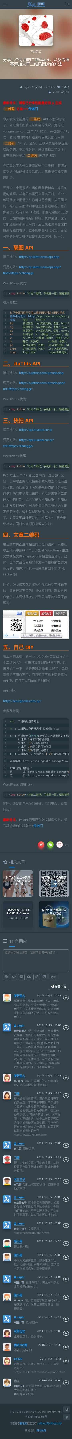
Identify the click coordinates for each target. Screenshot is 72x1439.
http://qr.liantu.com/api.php (39, 257)
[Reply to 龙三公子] (66, 1181)
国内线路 (41, 1430)
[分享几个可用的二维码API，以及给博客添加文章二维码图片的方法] (36, 624)
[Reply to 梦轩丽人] (66, 997)
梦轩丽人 (19, 995)
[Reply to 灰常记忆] (66, 1333)
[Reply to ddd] (66, 1382)
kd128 (18, 1358)
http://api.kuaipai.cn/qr (35, 430)
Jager (21, 1025)
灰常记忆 (19, 1331)
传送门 (33, 109)
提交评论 (60, 986)
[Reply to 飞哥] (66, 1095)
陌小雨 (18, 1241)
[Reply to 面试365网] (66, 1347)
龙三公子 (19, 1179)
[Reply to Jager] (66, 1027)
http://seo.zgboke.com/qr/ (22, 701)
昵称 (53, 977)
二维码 (65, 87)
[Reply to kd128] (66, 1361)
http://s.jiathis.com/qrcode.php (41, 373)
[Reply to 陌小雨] (66, 1243)
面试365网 (20, 1345)
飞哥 (17, 1093)
